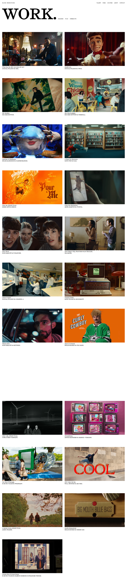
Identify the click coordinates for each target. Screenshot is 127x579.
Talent (99, 3)
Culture (109, 3)
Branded (60, 19)
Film (66, 19)
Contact (122, 3)
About (116, 3)
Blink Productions (8, 3)
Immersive (73, 19)
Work (104, 3)
